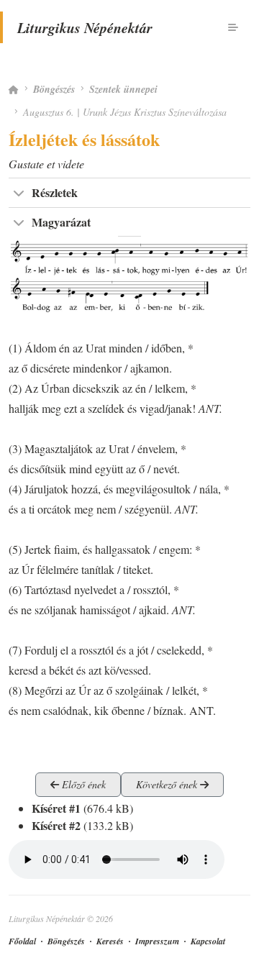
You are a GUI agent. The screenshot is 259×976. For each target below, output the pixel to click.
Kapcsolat (208, 941)
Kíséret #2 (56, 825)
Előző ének (82, 784)
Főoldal (22, 941)
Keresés (110, 941)
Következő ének (168, 784)
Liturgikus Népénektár (85, 27)
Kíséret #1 (56, 808)
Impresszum (157, 941)
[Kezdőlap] (14, 89)
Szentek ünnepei (123, 89)
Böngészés (54, 89)
